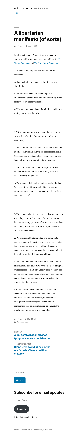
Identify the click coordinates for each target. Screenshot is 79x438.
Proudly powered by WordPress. (40, 430)
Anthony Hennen (23, 8)
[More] (17, 12)
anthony (20, 46)
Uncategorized (22, 322)
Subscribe (21, 409)
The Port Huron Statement (46, 63)
